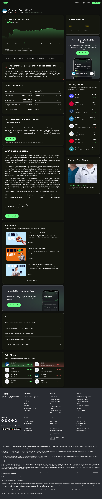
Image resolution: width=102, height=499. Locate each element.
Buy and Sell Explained (82, 406)
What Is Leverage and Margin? (37, 248)
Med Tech (11, 206)
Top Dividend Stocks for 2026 (36, 233)
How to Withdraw (55, 401)
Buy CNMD (82, 53)
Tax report (79, 408)
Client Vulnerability (56, 413)
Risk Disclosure (54, 428)
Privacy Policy (54, 423)
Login (88, 2)
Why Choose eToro (29, 421)
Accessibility (28, 430)
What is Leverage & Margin (82, 402)
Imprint (26, 433)
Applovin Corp (28, 401)
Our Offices (27, 428)
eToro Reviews (28, 423)
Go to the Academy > (33, 280)
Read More (30, 242)
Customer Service (55, 410)
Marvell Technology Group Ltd (32, 397)
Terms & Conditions (56, 430)
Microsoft (27, 410)
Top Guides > (51, 58)
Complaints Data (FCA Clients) (57, 438)
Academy (40, 142)
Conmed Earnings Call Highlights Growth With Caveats (82, 188)
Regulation (53, 426)
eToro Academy (80, 410)
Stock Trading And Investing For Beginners (40, 264)
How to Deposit (55, 399)
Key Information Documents (55, 434)
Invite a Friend (80, 421)
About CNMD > (18, 58)
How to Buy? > (31, 58)
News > (41, 58)
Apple (25, 403)
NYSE (23, 206)
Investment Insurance (82, 428)
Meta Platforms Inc (30, 408)
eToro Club (79, 426)
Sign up (96, 2)
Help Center (53, 397)
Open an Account (55, 404)
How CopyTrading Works (83, 397)
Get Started (12, 216)
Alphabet (26, 406)
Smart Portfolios (81, 430)
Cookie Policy (54, 421)
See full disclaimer (11, 473)
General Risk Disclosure (7, 480)
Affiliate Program (81, 423)
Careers (26, 426)
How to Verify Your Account (55, 407)
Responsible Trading (82, 399)
